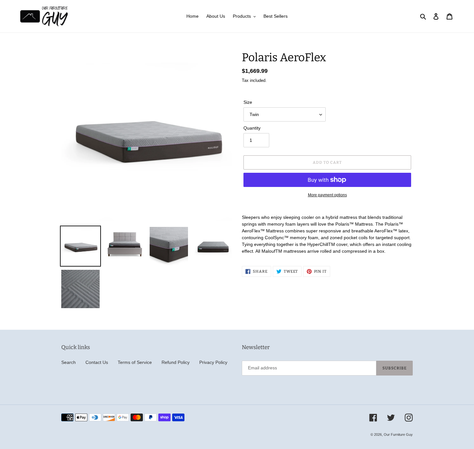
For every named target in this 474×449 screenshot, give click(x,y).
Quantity (252, 128)
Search (68, 362)
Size (247, 102)
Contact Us (96, 362)
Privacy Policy (213, 362)
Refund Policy (176, 362)
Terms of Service (135, 362)
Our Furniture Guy (398, 434)
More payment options (327, 195)
